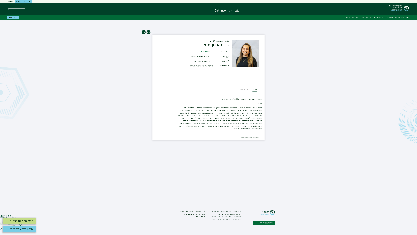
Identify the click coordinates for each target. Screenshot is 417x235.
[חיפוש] (9, 9)
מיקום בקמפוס (399, 17)
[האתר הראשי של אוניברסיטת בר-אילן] (268, 214)
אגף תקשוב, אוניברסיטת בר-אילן (190, 211)
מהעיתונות (355, 17)
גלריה (348, 17)
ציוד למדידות (364, 17)
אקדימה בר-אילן (200, 216)
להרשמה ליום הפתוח (21, 221)
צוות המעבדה (389, 17)
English (10, 1)
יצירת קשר (13, 17)
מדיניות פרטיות (189, 214)
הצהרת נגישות (200, 214)
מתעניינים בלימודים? (21, 229)
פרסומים (380, 17)
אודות (407, 17)
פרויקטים (373, 17)
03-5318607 (205, 52)
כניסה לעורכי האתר (266, 223)
